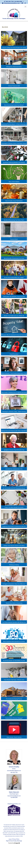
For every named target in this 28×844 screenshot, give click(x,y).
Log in (10, 839)
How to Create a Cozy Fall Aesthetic (14, 200)
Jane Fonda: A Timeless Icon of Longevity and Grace (14, 392)
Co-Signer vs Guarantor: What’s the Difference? (14, 584)
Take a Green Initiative (14, 181)
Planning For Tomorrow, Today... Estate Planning (14, 411)
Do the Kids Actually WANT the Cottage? (14, 277)
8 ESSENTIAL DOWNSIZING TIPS (14, 469)
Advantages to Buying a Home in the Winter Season (14, 143)
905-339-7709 (9, 1)
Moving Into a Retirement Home (14, 66)
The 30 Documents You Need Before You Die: (14, 660)
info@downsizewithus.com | (12, 3)
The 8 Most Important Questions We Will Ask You (14, 622)
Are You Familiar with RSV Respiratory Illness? (14, 488)
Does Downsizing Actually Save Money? (14, 105)
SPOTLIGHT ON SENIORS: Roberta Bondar (14, 296)
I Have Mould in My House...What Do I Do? (14, 679)
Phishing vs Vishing (14, 564)
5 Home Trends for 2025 (14, 86)
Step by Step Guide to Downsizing (14, 603)
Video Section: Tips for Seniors (14, 737)
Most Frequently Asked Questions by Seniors (14, 641)
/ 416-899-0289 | (19, 1)
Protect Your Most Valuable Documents (14, 507)
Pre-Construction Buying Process (14, 698)
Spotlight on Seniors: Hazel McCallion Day (14, 449)
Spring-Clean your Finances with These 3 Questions (14, 430)
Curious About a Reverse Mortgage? (14, 718)
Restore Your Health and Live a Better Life (14, 315)
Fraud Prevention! (14, 354)
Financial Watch (14, 239)
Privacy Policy (15, 839)
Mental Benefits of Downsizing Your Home (14, 258)
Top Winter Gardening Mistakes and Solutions (14, 162)
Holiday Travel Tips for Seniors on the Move (14, 545)
